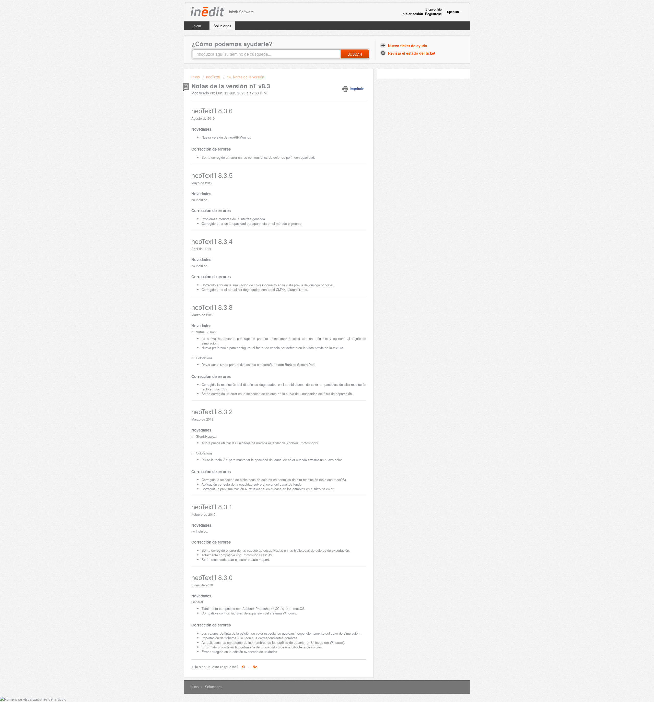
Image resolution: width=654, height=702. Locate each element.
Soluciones (222, 25)
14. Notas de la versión (245, 76)
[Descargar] (317, 292)
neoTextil (213, 76)
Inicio (197, 25)
